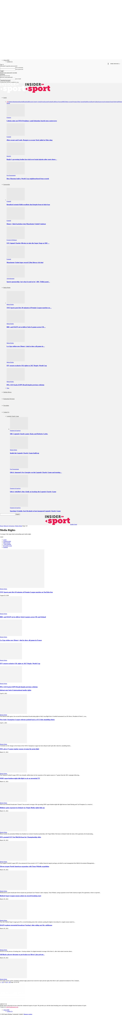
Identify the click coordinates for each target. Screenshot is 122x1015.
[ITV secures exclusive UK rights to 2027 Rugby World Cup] (16, 361)
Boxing (31, 101)
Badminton (16, 101)
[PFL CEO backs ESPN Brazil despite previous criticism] (16, 380)
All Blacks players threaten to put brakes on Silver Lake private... (22, 954)
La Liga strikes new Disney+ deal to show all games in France (21, 640)
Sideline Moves (7, 392)
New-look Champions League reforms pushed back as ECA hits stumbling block (27, 719)
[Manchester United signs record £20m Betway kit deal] (16, 257)
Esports (46, 101)
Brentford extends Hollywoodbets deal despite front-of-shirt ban (28, 204)
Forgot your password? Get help (8, 72)
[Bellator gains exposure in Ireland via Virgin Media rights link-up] (13, 831)
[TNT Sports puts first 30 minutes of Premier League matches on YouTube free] (16, 303)
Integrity (9, 156)
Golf (53, 101)
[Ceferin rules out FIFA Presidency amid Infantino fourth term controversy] (16, 116)
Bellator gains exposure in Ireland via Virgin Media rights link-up (22, 808)
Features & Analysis (15, 430)
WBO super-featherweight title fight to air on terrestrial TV (20, 778)
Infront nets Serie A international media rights (15, 690)
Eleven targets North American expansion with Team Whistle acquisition (24, 866)
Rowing (89, 101)
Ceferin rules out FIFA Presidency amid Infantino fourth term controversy (32, 121)
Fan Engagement (11, 175)
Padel (85, 101)
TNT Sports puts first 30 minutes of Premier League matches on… (29, 308)
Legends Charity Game (13, 416)
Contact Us (10, 61)
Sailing (96, 101)
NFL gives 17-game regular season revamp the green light (19, 749)
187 (10, 982)
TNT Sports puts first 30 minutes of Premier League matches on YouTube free (26, 592)
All (7, 101)
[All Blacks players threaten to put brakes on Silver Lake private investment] (13, 977)
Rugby (93, 101)
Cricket (34, 101)
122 (3, 982)
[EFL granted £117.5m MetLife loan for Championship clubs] (13, 860)
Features (9, 117)
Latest (4, 539)
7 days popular (7, 544)
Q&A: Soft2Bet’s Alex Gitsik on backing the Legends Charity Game (33, 492)
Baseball (21, 101)
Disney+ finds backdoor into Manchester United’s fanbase (26, 224)
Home (1, 526)
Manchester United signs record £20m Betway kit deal (25, 262)
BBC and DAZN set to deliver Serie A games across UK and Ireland (23, 617)
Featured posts (7, 541)
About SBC (6, 60)
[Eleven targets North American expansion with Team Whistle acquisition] (13, 889)
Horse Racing (58, 101)
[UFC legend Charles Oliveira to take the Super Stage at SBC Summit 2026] (16, 238)
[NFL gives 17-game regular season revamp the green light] (13, 772)
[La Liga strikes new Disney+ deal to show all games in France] (16, 341)
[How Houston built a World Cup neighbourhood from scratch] (16, 174)
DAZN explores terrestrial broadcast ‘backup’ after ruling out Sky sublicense (26, 925)
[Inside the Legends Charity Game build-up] (19, 448)
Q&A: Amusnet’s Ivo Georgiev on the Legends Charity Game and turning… (36, 472)
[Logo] (12, 92)
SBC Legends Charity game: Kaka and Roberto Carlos (29, 434)
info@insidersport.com (12, 1007)
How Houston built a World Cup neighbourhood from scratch (28, 179)
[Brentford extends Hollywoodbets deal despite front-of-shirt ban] (16, 200)
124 (7, 982)
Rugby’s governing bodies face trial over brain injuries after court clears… (32, 159)
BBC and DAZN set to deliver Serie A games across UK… (26, 327)
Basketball (26, 101)
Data (8, 388)
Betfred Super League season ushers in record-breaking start (20, 896)
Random (5, 547)
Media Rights (6, 287)
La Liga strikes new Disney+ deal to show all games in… (26, 346)
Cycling (38, 101)
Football (50, 101)
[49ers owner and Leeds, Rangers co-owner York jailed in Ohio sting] (16, 135)
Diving (42, 101)
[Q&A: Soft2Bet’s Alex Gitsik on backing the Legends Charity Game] (19, 487)
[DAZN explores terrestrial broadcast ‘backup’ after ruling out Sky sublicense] (13, 948)
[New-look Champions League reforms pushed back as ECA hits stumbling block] (13, 742)
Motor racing (68, 101)
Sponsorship (6, 184)
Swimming (107, 101)
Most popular (6, 542)
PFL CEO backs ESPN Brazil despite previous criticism (25, 385)
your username (19, 67)
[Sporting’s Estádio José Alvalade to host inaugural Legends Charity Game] (19, 506)
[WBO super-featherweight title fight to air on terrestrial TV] (13, 801)
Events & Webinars (12, 240)
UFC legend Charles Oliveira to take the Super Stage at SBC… (28, 243)
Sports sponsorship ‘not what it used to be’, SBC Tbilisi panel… (28, 282)
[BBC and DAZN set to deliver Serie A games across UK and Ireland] (16, 322)
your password (19, 69)
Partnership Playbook (9, 399)
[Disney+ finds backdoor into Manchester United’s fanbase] (16, 219)
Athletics (10, 101)
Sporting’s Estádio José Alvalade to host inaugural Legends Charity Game (35, 511)
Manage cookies (28, 1014)
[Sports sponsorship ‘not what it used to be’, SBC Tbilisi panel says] (16, 277)
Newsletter (6, 405)
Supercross (101, 101)
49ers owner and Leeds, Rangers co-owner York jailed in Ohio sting (29, 140)
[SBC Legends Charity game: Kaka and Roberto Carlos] (19, 429)
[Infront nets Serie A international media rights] (13, 713)
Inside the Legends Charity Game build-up (24, 453)
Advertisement (10, 278)
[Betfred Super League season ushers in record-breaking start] (13, 919)
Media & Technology (9, 526)
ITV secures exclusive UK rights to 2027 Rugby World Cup (27, 365)
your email (18, 79)
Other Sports (80, 101)
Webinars (2, 74)
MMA (63, 101)
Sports (5, 97)
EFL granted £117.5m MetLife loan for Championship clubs (20, 837)
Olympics (74, 101)
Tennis (111, 101)
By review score (7, 545)
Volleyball (116, 101)
